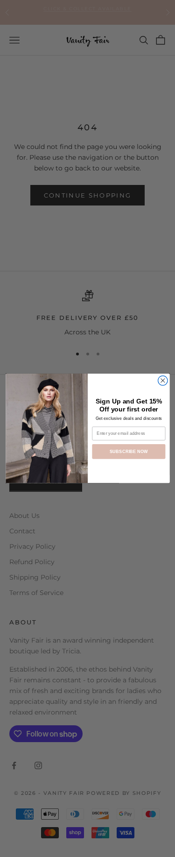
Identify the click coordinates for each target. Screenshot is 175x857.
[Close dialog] (163, 381)
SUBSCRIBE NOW (128, 451)
